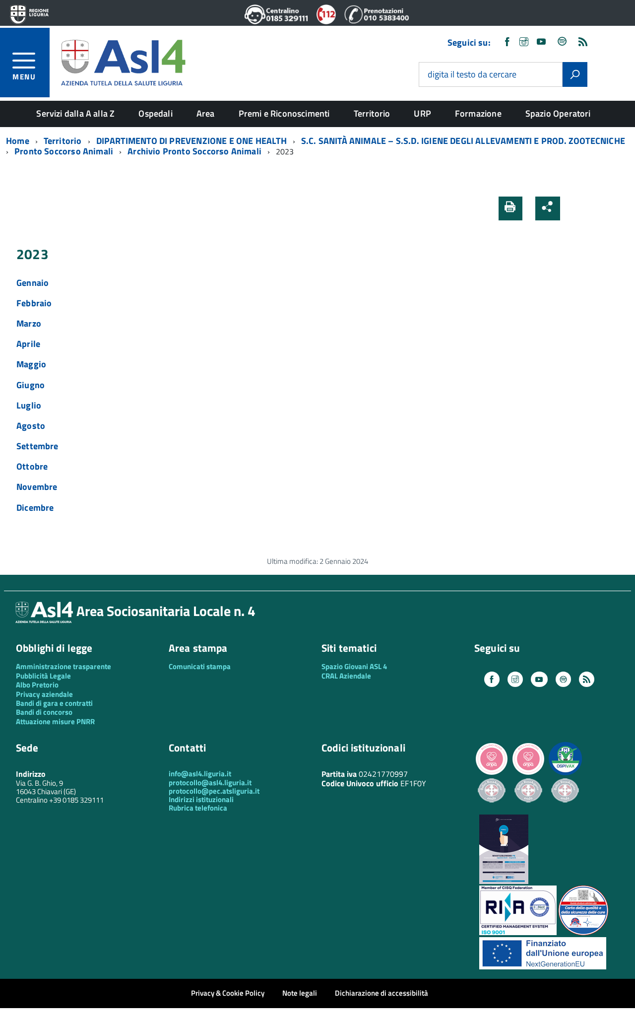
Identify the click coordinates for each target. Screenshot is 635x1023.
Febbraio (34, 303)
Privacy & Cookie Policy (227, 993)
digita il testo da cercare (472, 74)
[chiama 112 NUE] (326, 21)
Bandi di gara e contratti (54, 703)
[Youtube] (541, 42)
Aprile (28, 343)
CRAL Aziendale (346, 676)
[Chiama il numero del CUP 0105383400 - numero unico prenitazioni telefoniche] (376, 21)
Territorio (372, 113)
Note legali (299, 993)
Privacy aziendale (44, 694)
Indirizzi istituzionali (201, 799)
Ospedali (155, 113)
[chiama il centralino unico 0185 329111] (277, 21)
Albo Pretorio (37, 684)
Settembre (37, 446)
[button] (574, 208)
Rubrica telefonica (198, 808)
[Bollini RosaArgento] (491, 810)
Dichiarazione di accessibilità (381, 993)
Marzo (28, 323)
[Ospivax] (565, 773)
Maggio (31, 364)
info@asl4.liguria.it (200, 773)
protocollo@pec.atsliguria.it (214, 791)
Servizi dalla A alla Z (75, 113)
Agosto (30, 425)
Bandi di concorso (44, 712)
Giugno (30, 385)
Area (205, 113)
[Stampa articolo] (510, 208)
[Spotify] (563, 42)
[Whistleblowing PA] (503, 881)
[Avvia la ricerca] (575, 74)
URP (422, 113)
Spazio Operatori (558, 113)
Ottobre (32, 466)
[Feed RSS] (582, 42)
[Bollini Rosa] (491, 773)
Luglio (28, 405)
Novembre (36, 486)
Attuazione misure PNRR (55, 721)
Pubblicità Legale (43, 676)
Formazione (478, 113)
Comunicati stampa (200, 666)
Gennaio (32, 282)
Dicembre (35, 507)
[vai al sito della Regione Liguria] (29, 15)
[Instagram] (523, 42)
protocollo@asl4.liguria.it (210, 782)
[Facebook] (507, 42)
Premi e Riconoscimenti (284, 113)
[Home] (123, 61)
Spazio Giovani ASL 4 (354, 666)
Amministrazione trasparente (63, 666)
